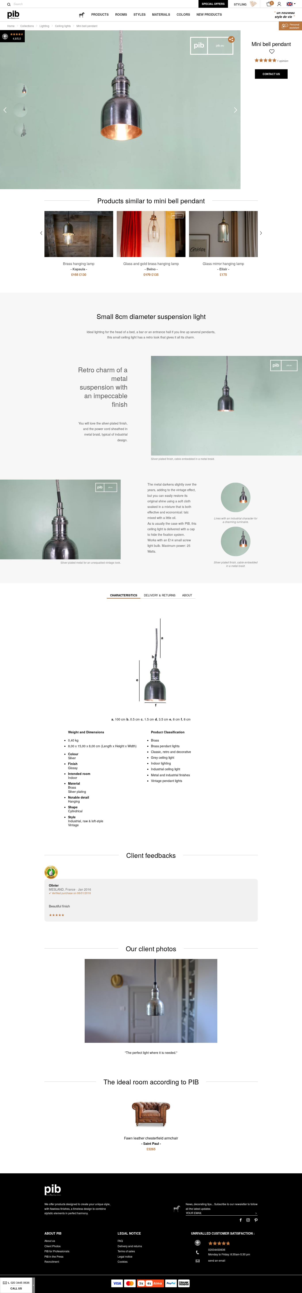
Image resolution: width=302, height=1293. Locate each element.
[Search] (9, 4)
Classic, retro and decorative (171, 751)
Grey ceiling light (162, 757)
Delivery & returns (160, 595)
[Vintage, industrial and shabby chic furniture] (17, 14)
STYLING (240, 4)
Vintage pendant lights (166, 780)
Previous (4, 110)
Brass (155, 740)
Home (11, 26)
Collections (27, 26)
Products (100, 14)
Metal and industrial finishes (170, 775)
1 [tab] (20, 90)
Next (235, 110)
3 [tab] (20, 129)
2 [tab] (20, 110)
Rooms (121, 14)
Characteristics (123, 595)
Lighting (44, 26)
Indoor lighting (161, 763)
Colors (183, 14)
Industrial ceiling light (165, 769)
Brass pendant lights (165, 746)
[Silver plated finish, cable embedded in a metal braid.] (235, 541)
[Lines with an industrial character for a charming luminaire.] (235, 497)
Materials (161, 14)
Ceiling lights (63, 26)
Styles (139, 14)
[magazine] (82, 14)
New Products (209, 14)
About (187, 595)
